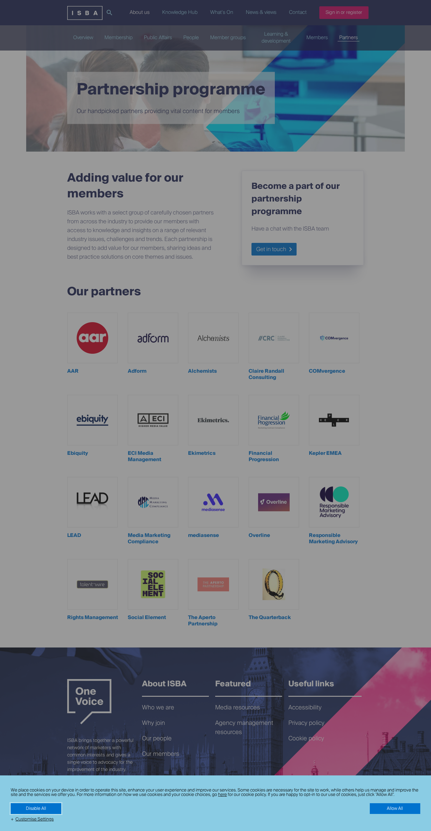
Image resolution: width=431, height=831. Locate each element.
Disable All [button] (36, 808)
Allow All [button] (395, 808)
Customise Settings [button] (34, 819)
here (222, 794)
